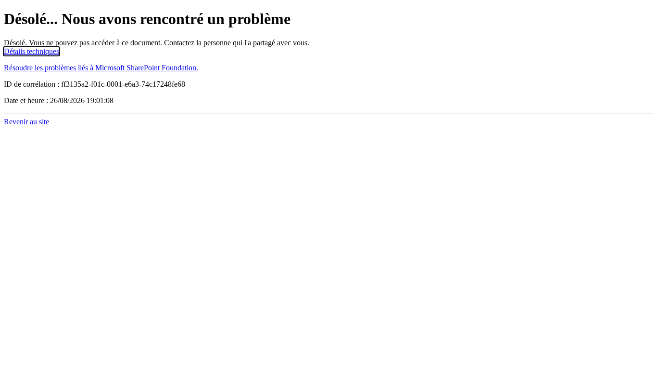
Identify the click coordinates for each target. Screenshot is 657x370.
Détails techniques (31, 51)
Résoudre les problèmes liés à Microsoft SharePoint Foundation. (101, 68)
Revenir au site (26, 122)
